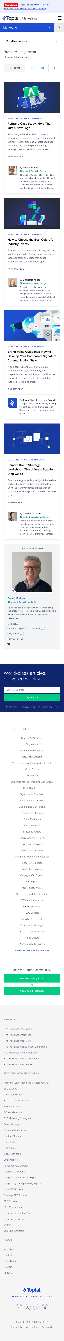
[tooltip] (37, 171)
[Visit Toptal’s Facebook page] (36, 1307)
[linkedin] (31, 68)
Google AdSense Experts (32, 838)
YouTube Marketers (14, 1230)
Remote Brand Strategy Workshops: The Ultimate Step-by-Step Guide (31, 469)
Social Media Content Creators (20, 1213)
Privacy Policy (17, 1327)
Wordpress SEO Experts (32, 944)
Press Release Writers (32, 887)
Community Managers (32, 750)
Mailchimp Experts (32, 869)
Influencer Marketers (32, 850)
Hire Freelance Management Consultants (25, 1046)
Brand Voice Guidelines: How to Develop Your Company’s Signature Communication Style (32, 356)
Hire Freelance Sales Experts (19, 1064)
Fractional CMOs (32, 831)
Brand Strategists (16, 628)
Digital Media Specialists (32, 794)
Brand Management (34, 118)
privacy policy (51, 706)
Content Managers (32, 756)
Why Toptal (9, 1249)
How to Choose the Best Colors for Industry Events (31, 241)
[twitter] (42, 68)
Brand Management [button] (17, 41)
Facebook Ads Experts (16, 1165)
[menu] (60, 18)
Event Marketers (32, 819)
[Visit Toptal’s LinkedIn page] (19, 1307)
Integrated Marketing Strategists (32, 856)
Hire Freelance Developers (18, 1029)
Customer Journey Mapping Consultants (32, 781)
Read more (12, 618)
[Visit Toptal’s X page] (28, 1307)
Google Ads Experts (32, 844)
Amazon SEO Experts (32, 738)
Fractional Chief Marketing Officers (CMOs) (26, 1082)
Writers (7, 1225)
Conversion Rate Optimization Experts (32, 763)
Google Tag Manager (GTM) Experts (22, 1183)
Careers (8, 1266)
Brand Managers (12, 1124)
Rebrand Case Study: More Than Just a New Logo (30, 125)
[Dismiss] (58, 5)
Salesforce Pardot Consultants (32, 894)
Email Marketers (12, 1159)
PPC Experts (32, 881)
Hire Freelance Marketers (17, 1040)
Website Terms (32, 1327)
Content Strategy (36, 628)
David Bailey (16, 598)
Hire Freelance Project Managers (21, 1052)
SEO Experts (32, 912)
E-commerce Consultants (32, 806)
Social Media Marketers (32, 931)
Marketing (10, 27)
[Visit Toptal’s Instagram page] (45, 1307)
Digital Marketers (32, 788)
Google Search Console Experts (21, 1177)
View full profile (32, 572)
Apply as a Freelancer (32, 991)
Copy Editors (32, 769)
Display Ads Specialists (32, 800)
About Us (9, 1272)
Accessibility (47, 1327)
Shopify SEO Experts (32, 919)
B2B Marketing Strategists (17, 1118)
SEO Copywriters (32, 906)
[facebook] (54, 68)
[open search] (59, 27)
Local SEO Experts (32, 862)
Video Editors (32, 937)
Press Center (10, 1261)
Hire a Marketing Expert (32, 978)
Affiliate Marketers (13, 1112)
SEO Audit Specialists (32, 900)
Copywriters (32, 775)
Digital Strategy (15, 633)
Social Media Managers (32, 925)
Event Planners (32, 825)
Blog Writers (32, 744)
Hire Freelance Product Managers (21, 1058)
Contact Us (9, 1255)
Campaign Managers (15, 1094)
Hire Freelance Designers (17, 1034)
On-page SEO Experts (32, 875)
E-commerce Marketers (32, 813)
